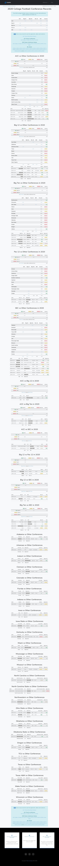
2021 (26, 51)
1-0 (20, 23)
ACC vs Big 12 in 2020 (29, 381)
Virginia (13, 91)
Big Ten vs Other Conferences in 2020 (29, 183)
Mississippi (14, 329)
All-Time (25, 36)
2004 (34, 48)
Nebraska (14, 220)
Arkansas (13, 334)
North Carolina (15, 99)
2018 (16, 51)
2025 (39, 51)
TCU (12, 157)
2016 (41, 49)
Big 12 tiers (21, 136)
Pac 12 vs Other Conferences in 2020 (29, 252)
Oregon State (14, 275)
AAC (32, 43)
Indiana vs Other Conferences (29, 599)
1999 (17, 48)
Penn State (14, 222)
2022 (29, 51)
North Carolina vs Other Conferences (29, 675)
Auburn (13, 351)
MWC (42, 43)
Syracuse (13, 88)
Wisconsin (14, 202)
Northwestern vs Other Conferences (29, 697)
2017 (44, 49)
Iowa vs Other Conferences (29, 610)
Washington (14, 286)
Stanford (13, 280)
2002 (27, 48)
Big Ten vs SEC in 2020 (29, 505)
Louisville (14, 82)
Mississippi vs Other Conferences (29, 654)
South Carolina (15, 345)
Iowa (13, 209)
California (14, 273)
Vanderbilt (14, 349)
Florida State (14, 77)
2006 (41, 48)
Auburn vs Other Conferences (29, 556)
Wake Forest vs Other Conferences (29, 786)
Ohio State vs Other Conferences (29, 708)
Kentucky (13, 327)
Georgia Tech (14, 79)
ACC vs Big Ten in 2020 (29, 404)
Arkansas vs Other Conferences (29, 545)
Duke (13, 75)
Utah (13, 284)
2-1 (31, 29)
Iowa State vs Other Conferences (29, 621)
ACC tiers (21, 67)
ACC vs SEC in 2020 (29, 429)
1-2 (41, 25)
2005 (37, 48)
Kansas (13, 153)
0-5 (46, 21)
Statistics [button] (45, 2)
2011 (24, 49)
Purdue (13, 224)
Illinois (13, 206)
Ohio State (14, 204)
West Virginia (15, 162)
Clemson (13, 95)
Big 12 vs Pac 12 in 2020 (29, 454)
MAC (39, 43)
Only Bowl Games (32, 36)
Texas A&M (14, 331)
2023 (33, 51)
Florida (13, 354)
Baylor (13, 151)
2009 (17, 49)
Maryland (13, 211)
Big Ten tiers (21, 194)
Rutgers (13, 226)
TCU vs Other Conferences (30, 754)
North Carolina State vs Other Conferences (29, 686)
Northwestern (14, 200)
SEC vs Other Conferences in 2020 (29, 308)
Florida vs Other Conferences (29, 589)
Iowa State (14, 142)
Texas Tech (14, 160)
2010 (20, 49)
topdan (8, 2)
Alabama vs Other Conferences (29, 534)
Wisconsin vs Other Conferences (29, 797)
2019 (19, 51)
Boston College (15, 73)
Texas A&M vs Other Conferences (29, 775)
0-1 (25, 21)
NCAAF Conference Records (9, 6)
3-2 (46, 25)
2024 (36, 51)
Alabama (13, 325)
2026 (43, 51)
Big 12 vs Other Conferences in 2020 (29, 125)
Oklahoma (14, 144)
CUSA (35, 43)
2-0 (37, 23)
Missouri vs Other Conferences (29, 665)
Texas (13, 148)
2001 (24, 48)
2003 (31, 48)
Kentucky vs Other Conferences (30, 632)
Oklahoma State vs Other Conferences (29, 732)
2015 (37, 49)
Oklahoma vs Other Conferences (29, 721)
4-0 (46, 23)
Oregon (13, 293)
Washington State (15, 288)
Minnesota (14, 217)
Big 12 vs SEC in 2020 (29, 480)
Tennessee (14, 347)
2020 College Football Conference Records (29, 8)
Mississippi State (15, 340)
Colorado (13, 291)
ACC (20, 18)
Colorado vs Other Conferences (29, 578)
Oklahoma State (15, 146)
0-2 (31, 21)
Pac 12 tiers (21, 263)
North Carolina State (16, 102)
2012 (27, 49)
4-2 (46, 29)
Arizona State (14, 271)
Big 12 (24, 18)
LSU (12, 338)
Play (52, 2)
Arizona (13, 269)
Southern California (16, 277)
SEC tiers (21, 319)
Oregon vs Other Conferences (29, 743)
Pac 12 (36, 18)
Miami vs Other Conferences (29, 643)
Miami (13, 97)
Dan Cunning (29, 860)
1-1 (41, 204)
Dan (48, 6)
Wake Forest (14, 104)
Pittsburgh (14, 86)
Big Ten (30, 18)
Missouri (13, 343)
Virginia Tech (14, 93)
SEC (41, 18)
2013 (31, 49)
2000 (20, 48)
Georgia (13, 336)
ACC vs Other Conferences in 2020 (29, 56)
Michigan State (15, 215)
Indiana (13, 229)
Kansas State (14, 155)
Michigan (13, 213)
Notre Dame (14, 84)
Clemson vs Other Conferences (29, 567)
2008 (14, 49)
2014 (34, 49)
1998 (14, 48)
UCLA (13, 282)
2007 (44, 48)
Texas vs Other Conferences (29, 764)
